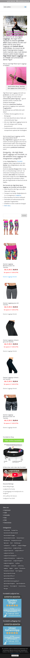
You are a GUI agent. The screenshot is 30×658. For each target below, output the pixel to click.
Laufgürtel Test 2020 (9, 498)
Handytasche (7, 540)
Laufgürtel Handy (17, 548)
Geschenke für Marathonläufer (11, 533)
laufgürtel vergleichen (9, 563)
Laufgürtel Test (20, 558)
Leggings (6, 568)
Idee (5, 517)
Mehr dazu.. (7, 205)
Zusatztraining (22, 586)
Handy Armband (20, 538)
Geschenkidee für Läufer (9, 538)
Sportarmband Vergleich (9, 583)
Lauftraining (21, 565)
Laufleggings (7, 565)
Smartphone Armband (9, 570)
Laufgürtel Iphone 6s (8, 550)
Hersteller (7, 515)
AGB (5, 512)
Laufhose (17, 563)
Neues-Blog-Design (8, 486)
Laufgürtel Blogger (22, 545)
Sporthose (6, 586)
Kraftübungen (17, 543)
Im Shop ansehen (15, 33)
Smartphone (22, 568)
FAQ (5, 520)
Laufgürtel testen (8, 560)
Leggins (11, 568)
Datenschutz (7, 522)
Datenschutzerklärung (15, 653)
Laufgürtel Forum (8, 548)
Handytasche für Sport (16, 540)
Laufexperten (7, 545)
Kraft (11, 543)
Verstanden (15, 655)
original (16, 568)
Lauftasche (13, 565)
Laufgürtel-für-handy (9, 489)
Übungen (6, 588)
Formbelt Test (14, 530)
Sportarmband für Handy (9, 573)
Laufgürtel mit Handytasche (10, 555)
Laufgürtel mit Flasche (9, 553)
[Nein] (28, 652)
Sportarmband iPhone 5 (9, 576)
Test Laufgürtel (13, 586)
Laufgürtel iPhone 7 (19, 550)
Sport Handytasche (20, 583)
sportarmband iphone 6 (9, 578)
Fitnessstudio (7, 530)
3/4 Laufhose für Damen (10, 496)
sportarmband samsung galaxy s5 (11, 581)
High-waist (6, 543)
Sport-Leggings (19, 570)
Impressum (7, 510)
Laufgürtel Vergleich (18, 560)
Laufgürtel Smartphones (9, 558)
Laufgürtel (18, 195)
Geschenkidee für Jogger (9, 535)
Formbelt (19, 161)
